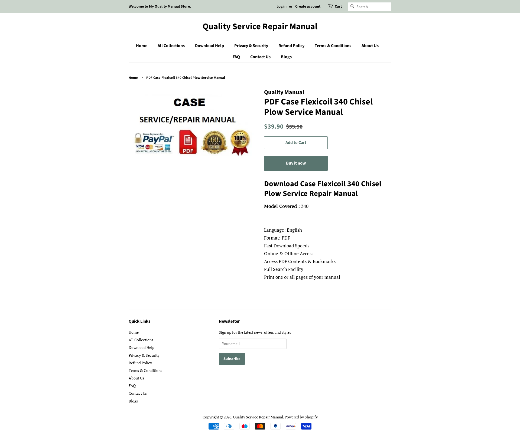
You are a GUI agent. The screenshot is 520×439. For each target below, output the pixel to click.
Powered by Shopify (301, 417)
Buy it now (296, 163)
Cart (338, 6)
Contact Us (260, 57)
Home (141, 46)
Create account (307, 6)
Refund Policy (291, 46)
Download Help (209, 46)
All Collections (171, 46)
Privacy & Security (251, 46)
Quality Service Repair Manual (260, 26)
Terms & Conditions (333, 46)
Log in (282, 6)
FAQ (236, 57)
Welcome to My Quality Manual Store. (160, 6)
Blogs (286, 57)
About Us (370, 46)
